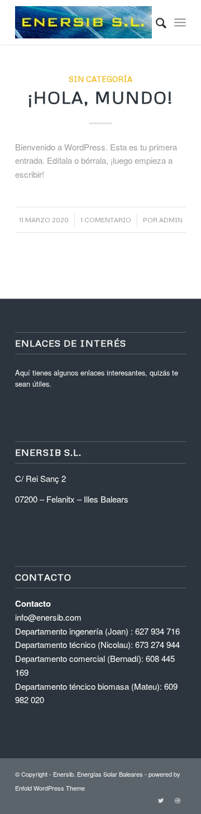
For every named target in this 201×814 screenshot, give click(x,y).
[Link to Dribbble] (177, 800)
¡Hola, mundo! (100, 97)
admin (171, 220)
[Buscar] (155, 22)
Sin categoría (100, 79)
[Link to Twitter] (160, 800)
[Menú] (180, 22)
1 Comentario (105, 220)
